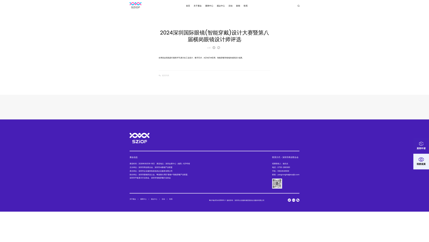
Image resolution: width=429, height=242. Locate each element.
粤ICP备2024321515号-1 (217, 200)
